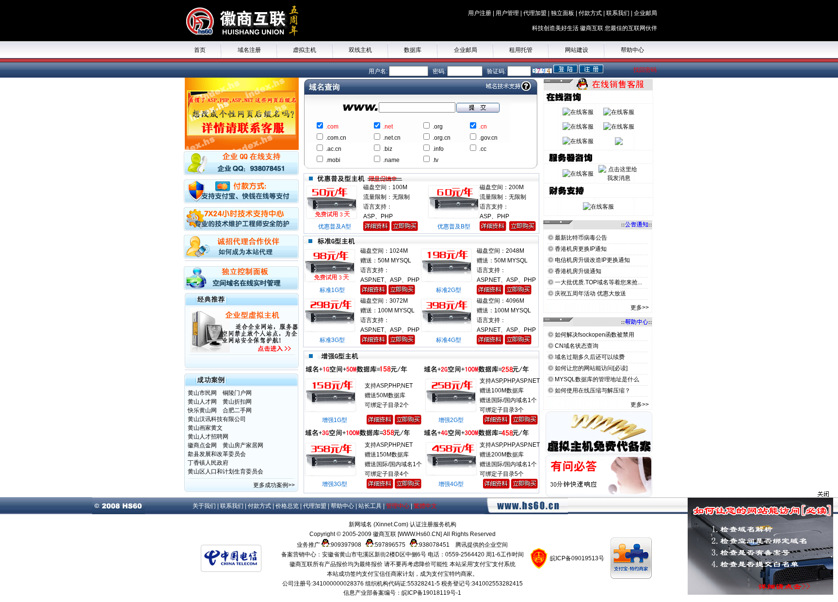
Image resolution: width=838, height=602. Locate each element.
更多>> (639, 307)
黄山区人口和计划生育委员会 (225, 471)
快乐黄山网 (202, 410)
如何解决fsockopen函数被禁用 (594, 334)
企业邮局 (465, 50)
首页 (200, 50)
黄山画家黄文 (205, 427)
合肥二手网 (237, 410)
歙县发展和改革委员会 (217, 454)
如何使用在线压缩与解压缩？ (592, 390)
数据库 (412, 50)
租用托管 (520, 50)
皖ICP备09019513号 (577, 558)
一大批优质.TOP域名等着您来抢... (598, 282)
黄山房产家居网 (243, 445)
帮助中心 (632, 50)
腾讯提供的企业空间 (481, 544)
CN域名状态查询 (576, 345)
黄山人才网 (202, 401)
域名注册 (249, 50)
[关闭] (760, 494)
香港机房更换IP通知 (581, 248)
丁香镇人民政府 (208, 462)
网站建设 (576, 50)
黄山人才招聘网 (208, 436)
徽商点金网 (202, 445)
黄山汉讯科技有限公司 (217, 419)
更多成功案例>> (274, 485)
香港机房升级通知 (578, 271)
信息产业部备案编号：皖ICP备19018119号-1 (402, 592)
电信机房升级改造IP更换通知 (592, 260)
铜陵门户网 (237, 393)
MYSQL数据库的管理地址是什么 (597, 379)
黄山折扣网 (237, 401)
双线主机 (360, 50)
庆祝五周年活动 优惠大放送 (590, 293)
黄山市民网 (202, 393)
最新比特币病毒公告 (581, 237)
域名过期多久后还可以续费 (590, 357)
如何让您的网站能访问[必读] (591, 368)
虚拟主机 (304, 50)
